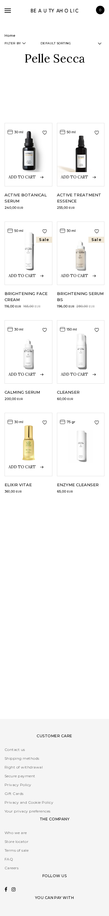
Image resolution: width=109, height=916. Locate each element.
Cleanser (68, 392)
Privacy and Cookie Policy (29, 802)
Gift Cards (14, 793)
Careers (11, 868)
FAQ (9, 859)
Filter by (13, 43)
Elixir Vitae (18, 484)
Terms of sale (16, 850)
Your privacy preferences (28, 811)
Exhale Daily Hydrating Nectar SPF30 (79, 592)
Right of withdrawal (24, 767)
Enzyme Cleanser (78, 484)
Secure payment (20, 776)
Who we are (16, 832)
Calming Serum (22, 392)
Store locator (16, 841)
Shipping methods (22, 758)
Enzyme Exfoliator (28, 586)
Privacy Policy (18, 784)
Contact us (15, 749)
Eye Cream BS (20, 691)
